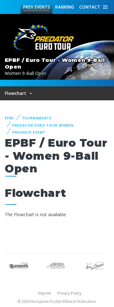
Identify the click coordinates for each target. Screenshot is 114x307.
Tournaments (37, 118)
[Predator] (57, 265)
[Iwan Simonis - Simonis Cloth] (95, 265)
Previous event (28, 132)
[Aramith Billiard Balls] (19, 265)
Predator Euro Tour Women (43, 125)
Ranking (64, 7)
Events (36, 7)
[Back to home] (44, 37)
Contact (89, 7)
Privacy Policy (69, 293)
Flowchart (16, 93)
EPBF (9, 118)
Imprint (44, 293)
